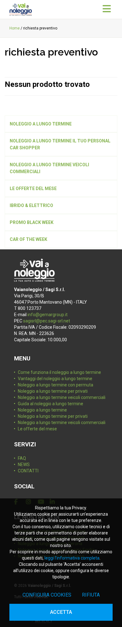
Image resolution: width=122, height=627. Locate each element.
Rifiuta (91, 595)
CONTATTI (28, 470)
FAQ (22, 458)
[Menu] (107, 9)
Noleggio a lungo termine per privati (53, 391)
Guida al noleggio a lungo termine (50, 403)
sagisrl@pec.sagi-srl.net (46, 320)
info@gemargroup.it (48, 314)
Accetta (61, 612)
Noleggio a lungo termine (42, 409)
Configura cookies (47, 595)
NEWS (24, 464)
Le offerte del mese (37, 428)
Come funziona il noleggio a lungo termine (59, 372)
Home (14, 28)
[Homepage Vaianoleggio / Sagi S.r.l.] (20, 9)
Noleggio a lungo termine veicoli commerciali (61, 397)
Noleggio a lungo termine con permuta (55, 384)
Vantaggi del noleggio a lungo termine (55, 378)
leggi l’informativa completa (71, 558)
